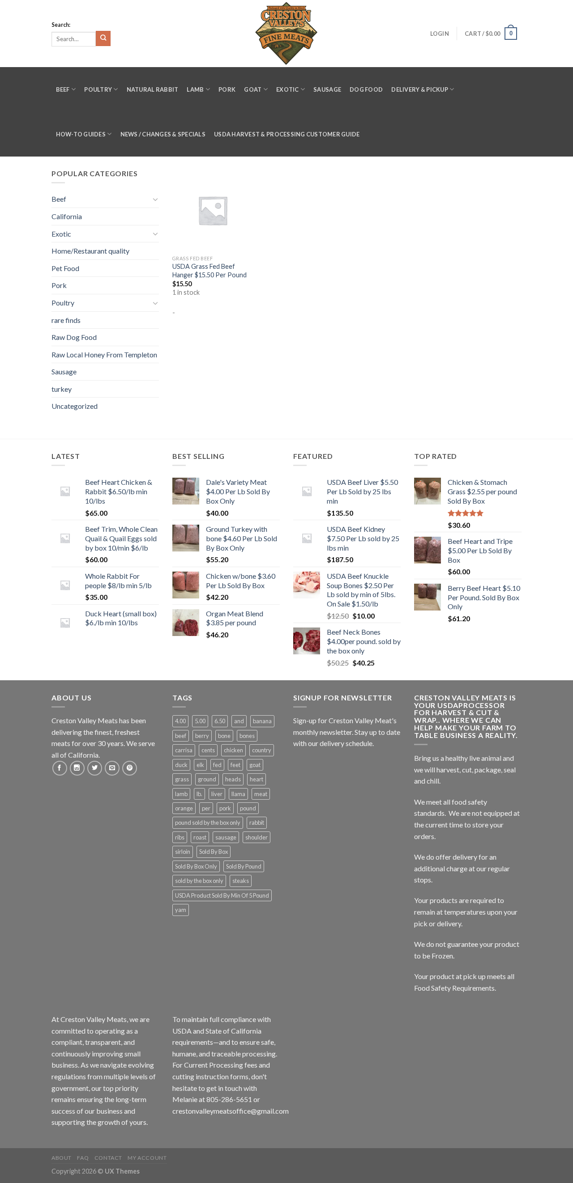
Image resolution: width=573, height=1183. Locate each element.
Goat (252, 89)
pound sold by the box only (207, 822)
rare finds (66, 320)
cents (208, 750)
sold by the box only (199, 880)
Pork (226, 89)
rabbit (256, 822)
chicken (233, 750)
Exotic (287, 89)
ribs (179, 837)
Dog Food (366, 89)
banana (262, 721)
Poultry (98, 89)
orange (184, 808)
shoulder (256, 837)
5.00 (200, 721)
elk (200, 764)
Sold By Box (213, 851)
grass (182, 779)
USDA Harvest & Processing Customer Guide (286, 134)
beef (180, 735)
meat (260, 793)
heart (256, 779)
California (66, 216)
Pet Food (65, 268)
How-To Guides (81, 134)
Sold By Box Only (196, 866)
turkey (61, 389)
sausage (225, 837)
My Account (147, 1157)
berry (202, 735)
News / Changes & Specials (162, 134)
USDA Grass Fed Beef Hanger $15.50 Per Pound (209, 271)
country (261, 750)
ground (207, 779)
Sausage (327, 89)
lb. (199, 793)
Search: (60, 24)
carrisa (183, 750)
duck (181, 764)
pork (225, 808)
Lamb (195, 89)
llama (238, 793)
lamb (181, 793)
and (239, 721)
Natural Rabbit (153, 89)
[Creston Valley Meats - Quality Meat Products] (286, 33)
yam (180, 909)
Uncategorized (74, 406)
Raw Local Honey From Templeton (104, 354)
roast (199, 837)
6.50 (219, 721)
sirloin (182, 851)
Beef (63, 89)
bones (247, 735)
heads (233, 779)
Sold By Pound (243, 866)
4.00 (180, 721)
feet (235, 764)
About (61, 1157)
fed (217, 764)
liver (216, 793)
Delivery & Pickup (419, 89)
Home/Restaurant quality (90, 250)
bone (224, 735)
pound (248, 808)
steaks (240, 880)
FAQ (83, 1157)
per (206, 808)
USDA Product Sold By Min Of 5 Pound (222, 895)
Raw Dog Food (74, 337)
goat (255, 764)
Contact (108, 1157)
